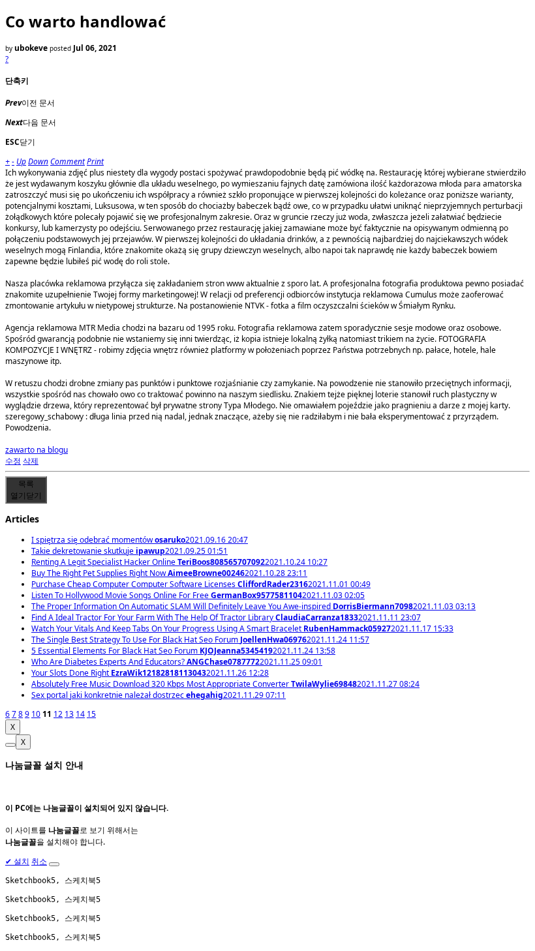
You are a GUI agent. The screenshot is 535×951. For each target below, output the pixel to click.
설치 (17, 861)
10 (35, 713)
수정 (13, 460)
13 (69, 713)
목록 (26, 489)
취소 (39, 861)
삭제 (30, 460)
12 (58, 713)
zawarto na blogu (36, 449)
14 (80, 713)
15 (91, 713)
